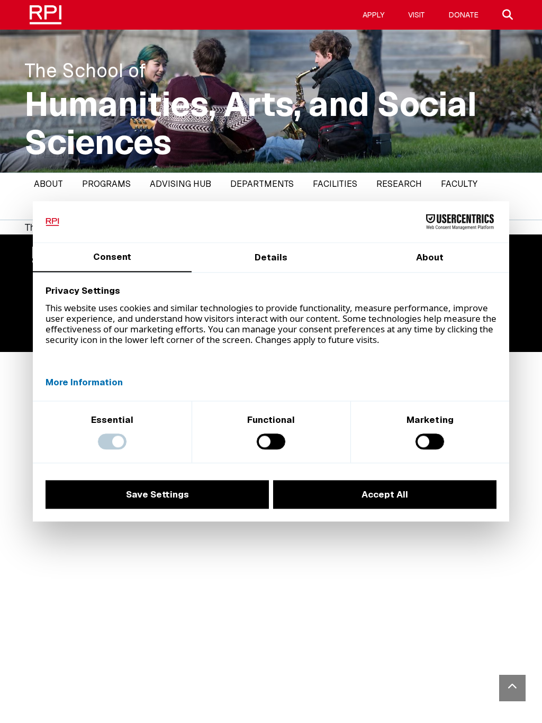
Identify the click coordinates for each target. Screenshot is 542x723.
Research (399, 183)
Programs (106, 183)
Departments (262, 183)
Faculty (459, 183)
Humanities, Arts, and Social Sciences (250, 123)
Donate (463, 15)
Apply (373, 15)
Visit (416, 15)
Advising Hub (180, 183)
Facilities (335, 183)
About (48, 183)
